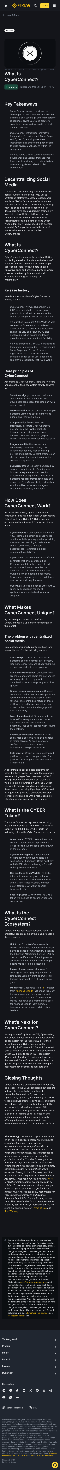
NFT (43, 987)
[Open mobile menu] (54, 5)
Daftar (45, 5)
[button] (54, 5)
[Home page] (21, 5)
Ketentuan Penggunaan (38, 1313)
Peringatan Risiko (16, 1315)
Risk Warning (11, 1211)
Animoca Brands (24, 990)
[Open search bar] (34, 5)
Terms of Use (40, 1208)
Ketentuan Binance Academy (42, 1455)
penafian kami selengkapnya (33, 1282)
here (50, 1178)
